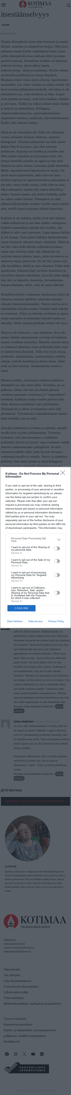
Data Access (35, 621)
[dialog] (35, 547)
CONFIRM (21, 608)
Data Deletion (15, 621)
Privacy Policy (56, 621)
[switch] (57, 548)
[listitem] (35, 539)
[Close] (63, 473)
